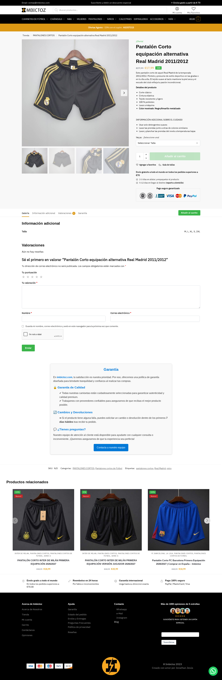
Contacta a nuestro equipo (111, 447)
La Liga (169, 553)
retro (169, 468)
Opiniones (27, 635)
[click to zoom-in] (75, 92)
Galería (25, 213)
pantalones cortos (144, 468)
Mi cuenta (177, 12)
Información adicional (43, 213)
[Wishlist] (69, 493)
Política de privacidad (79, 627)
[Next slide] (124, 93)
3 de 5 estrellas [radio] (32, 277)
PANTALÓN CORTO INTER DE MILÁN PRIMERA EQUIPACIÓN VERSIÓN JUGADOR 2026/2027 (111, 562)
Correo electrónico (120, 313)
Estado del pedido (77, 614)
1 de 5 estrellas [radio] (23, 277)
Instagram (121, 617)
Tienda (26, 35)
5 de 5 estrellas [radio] (41, 277)
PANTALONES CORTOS (44, 35)
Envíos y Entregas (77, 618)
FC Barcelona (158, 553)
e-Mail (119, 613)
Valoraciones (66, 213)
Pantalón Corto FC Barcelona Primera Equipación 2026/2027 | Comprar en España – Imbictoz (178, 562)
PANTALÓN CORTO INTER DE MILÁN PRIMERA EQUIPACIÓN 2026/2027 (43, 562)
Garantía (82, 213)
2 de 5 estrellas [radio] (28, 277)
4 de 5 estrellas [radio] (37, 277)
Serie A (47, 556)
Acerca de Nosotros (32, 609)
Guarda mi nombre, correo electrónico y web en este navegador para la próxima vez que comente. (72, 326)
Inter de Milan (22, 553)
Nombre (27, 313)
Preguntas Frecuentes (79, 622)
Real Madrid (160, 468)
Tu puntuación (29, 272)
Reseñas (72, 632)
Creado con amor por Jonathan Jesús (172, 667)
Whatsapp (121, 609)
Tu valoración (29, 282)
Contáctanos (28, 630)
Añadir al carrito (175, 156)
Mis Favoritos (193, 12)
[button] (195, 19)
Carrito (25, 624)
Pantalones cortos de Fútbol (108, 468)
